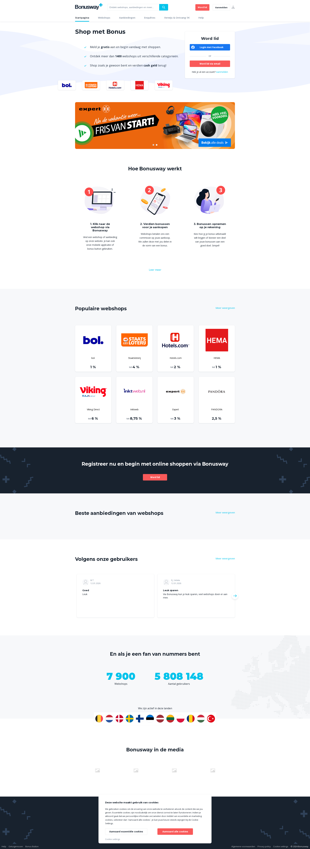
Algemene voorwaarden (243, 846)
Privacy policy (264, 846)
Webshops (104, 17)
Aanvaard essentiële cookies (126, 831)
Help (201, 17)
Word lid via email (210, 63)
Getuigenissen (16, 846)
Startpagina (82, 17)
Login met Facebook (211, 47)
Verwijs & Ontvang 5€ (177, 17)
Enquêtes (149, 17)
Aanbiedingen (127, 17)
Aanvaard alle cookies (175, 831)
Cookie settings (280, 846)
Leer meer (155, 270)
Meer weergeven (225, 307)
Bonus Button (32, 846)
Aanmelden (221, 7)
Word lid (202, 7)
